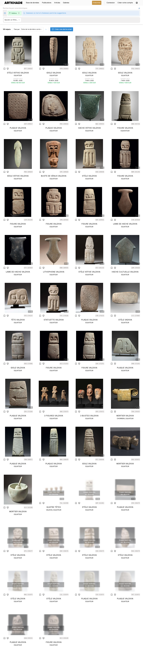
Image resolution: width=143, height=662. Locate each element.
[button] (137, 3)
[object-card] (18, 60)
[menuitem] (14, 3)
